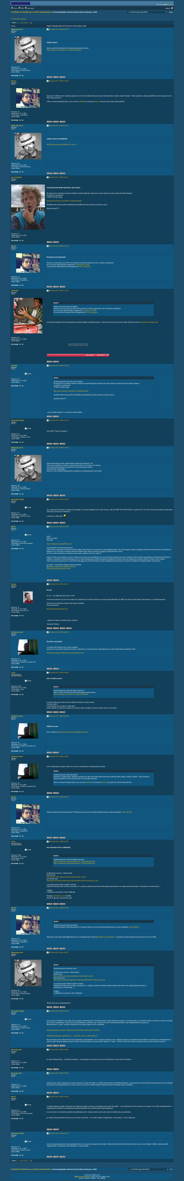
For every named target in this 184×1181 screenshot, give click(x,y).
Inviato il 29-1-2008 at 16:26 (60, 365)
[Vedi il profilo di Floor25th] (101, 355)
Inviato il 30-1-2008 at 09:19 (60, 908)
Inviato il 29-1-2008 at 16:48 (60, 499)
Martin (13, 81)
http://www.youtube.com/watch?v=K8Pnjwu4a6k (64, 201)
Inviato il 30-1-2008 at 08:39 (60, 716)
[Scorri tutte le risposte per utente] (63, 77)
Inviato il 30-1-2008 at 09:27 (60, 952)
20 (31, 22)
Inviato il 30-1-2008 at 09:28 (60, 1011)
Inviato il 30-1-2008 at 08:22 (60, 632)
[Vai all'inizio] (171, 1170)
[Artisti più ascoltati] (78, 334)
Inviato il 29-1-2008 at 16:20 (60, 246)
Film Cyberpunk (85, 267)
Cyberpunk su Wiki (83, 265)
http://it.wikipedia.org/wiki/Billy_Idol (59, 544)
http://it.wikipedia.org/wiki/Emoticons (63, 567)
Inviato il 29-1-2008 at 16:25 (60, 290)
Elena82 (14, 366)
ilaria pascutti (16, 1050)
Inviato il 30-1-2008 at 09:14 (60, 797)
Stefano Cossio (17, 632)
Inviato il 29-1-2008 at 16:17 (60, 177)
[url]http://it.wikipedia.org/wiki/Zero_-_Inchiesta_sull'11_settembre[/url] (72, 1036)
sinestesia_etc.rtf (59, 896)
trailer (97, 102)
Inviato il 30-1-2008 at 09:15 (60, 841)
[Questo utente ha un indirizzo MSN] (63, 122)
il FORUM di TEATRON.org (21, 12)
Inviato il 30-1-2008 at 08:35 (60, 672)
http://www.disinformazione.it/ (57, 609)
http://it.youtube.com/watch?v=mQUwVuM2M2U (64, 50)
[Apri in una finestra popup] (107, 355)
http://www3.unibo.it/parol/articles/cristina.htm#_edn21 (66, 877)
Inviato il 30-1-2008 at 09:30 (60, 1049)
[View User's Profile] (50, 77)
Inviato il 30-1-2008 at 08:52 (60, 756)
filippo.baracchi (17, 29)
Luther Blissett (126, 812)
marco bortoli (16, 177)
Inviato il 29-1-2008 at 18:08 (60, 526)
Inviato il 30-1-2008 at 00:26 (60, 584)
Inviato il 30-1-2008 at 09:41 (60, 1073)
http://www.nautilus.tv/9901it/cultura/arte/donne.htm (65, 653)
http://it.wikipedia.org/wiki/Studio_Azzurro (62, 144)
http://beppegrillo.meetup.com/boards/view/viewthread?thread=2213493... (73, 1030)
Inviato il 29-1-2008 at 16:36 (60, 420)
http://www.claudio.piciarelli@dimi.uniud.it (73, 732)
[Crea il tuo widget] (90, 355)
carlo (13, 673)
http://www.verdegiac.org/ (149, 322)
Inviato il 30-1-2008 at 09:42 (60, 1096)
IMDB (81, 102)
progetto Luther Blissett (106, 937)
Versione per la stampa (18, 19)
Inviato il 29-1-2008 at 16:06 (60, 29)
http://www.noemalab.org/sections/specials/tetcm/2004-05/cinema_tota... (73, 881)
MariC (13, 527)
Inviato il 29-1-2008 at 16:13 (60, 125)
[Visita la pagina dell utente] (56, 77)
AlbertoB (14, 291)
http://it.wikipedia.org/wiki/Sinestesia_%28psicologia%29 (74, 863)
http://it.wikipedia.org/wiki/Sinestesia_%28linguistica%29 (74, 861)
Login (170, 4)
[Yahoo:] (69, 629)
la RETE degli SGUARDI (42, 12)
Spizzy (13, 584)
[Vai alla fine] (171, 12)
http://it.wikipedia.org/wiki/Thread (58, 568)
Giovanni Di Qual (17, 420)
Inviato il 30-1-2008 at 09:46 (60, 1133)
